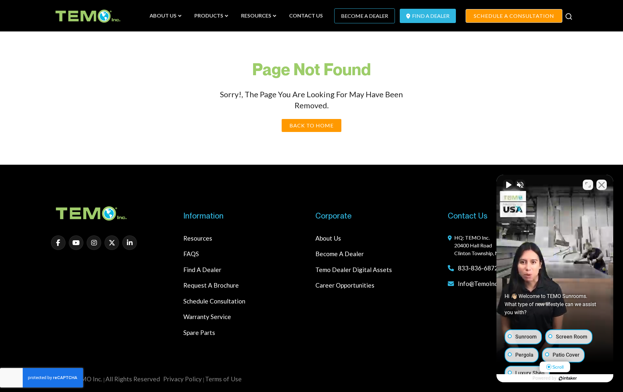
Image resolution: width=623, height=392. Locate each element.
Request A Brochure (211, 285)
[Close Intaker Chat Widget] (601, 185)
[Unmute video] (508, 185)
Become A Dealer (364, 16)
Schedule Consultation (214, 301)
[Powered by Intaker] (568, 378)
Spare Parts (199, 332)
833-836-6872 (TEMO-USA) (496, 268)
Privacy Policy (182, 379)
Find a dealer (202, 269)
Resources (197, 238)
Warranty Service (207, 316)
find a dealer (430, 16)
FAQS (191, 253)
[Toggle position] (588, 185)
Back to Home (311, 125)
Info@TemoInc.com (484, 283)
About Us (328, 238)
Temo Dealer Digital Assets (353, 269)
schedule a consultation (514, 16)
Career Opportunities (344, 285)
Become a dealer (339, 253)
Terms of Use (223, 379)
